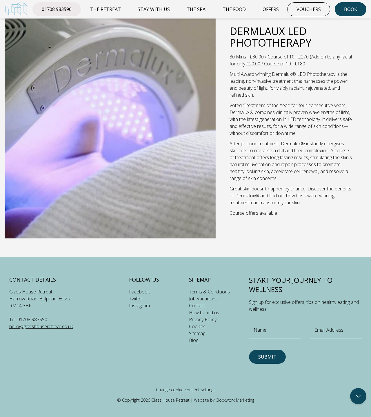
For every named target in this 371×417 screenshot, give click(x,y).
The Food (234, 9)
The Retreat (105, 9)
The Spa (196, 9)
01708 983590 (57, 9)
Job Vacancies (203, 298)
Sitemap (197, 333)
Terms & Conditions (209, 292)
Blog (193, 340)
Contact (197, 305)
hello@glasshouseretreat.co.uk (41, 326)
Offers (271, 9)
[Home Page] (16, 9)
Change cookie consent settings (185, 389)
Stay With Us (154, 9)
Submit (267, 357)
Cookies (197, 326)
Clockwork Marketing (235, 400)
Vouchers (309, 9)
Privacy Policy (203, 319)
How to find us (204, 312)
